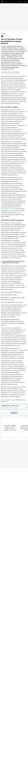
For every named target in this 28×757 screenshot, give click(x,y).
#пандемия (3, 401)
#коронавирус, (8, 400)
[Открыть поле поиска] (19, 1)
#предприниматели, (21, 400)
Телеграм (5, 408)
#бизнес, (3, 400)
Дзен (16, 408)
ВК (11, 408)
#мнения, (14, 400)
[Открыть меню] (25, 1)
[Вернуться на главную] (2, 1)
